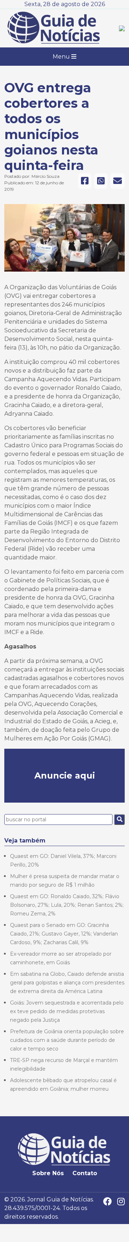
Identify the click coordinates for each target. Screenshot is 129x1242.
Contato (84, 1173)
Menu (62, 56)
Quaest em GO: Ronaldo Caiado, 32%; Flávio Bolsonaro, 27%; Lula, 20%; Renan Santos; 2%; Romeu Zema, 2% (67, 905)
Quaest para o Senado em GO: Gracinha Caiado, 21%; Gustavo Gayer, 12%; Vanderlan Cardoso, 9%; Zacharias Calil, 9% (64, 934)
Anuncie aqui (64, 775)
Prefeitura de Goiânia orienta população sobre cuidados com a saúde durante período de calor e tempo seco (67, 1040)
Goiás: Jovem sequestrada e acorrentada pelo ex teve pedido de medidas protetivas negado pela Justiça (67, 1011)
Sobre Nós (48, 1173)
